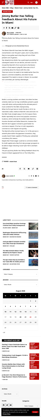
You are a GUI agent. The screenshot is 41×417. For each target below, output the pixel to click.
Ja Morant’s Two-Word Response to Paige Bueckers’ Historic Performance (14, 376)
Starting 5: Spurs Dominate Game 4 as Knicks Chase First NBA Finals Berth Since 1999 (14, 346)
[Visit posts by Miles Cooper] (4, 33)
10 (5, 312)
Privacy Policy (6, 414)
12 (15, 312)
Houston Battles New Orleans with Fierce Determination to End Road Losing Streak (13, 366)
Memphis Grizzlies (33, 374)
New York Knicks (34, 347)
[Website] (29, 176)
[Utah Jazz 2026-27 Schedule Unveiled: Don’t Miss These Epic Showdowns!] (33, 244)
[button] (35, 412)
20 (20, 317)
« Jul (4, 332)
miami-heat (13, 161)
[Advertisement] (17, 204)
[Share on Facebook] (6, 27)
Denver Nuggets (33, 354)
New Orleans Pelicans (33, 367)
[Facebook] (31, 176)
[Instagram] (38, 176)
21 (25, 317)
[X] (33, 176)
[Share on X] (9, 27)
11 (10, 312)
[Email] (12, 27)
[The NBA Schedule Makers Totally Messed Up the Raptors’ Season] (33, 253)
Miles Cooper (10, 32)
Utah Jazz (12, 246)
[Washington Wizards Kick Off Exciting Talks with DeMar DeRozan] (33, 235)
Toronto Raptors (14, 255)
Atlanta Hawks (7, 227)
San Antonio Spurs (15, 264)
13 (20, 312)
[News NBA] (9, 2)
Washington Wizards (15, 237)
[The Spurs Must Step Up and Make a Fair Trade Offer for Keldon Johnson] (33, 262)
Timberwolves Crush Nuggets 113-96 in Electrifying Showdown (15, 356)
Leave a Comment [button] (32, 187)
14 (25, 312)
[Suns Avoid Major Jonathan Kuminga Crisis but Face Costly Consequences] (33, 226)
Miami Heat (7, 11)
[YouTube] (36, 176)
